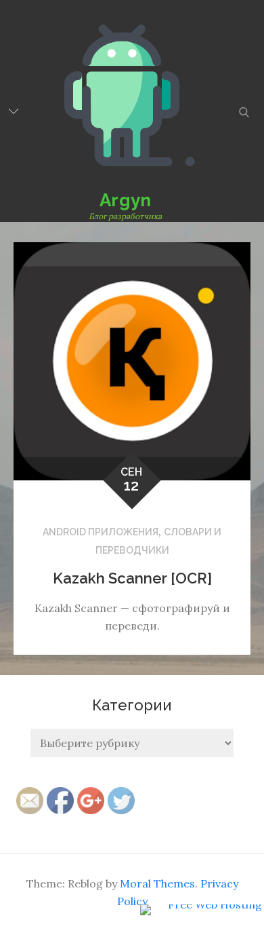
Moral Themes (157, 883)
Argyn (125, 200)
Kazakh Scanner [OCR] (132, 578)
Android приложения (100, 532)
